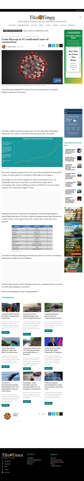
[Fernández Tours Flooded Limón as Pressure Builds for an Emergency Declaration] (32, 376)
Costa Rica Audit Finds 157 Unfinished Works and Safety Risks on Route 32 (31, 351)
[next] (60, 31)
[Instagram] (3, 464)
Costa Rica (11, 36)
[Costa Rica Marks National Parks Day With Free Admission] (11, 341)
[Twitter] (53, 45)
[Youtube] (3, 472)
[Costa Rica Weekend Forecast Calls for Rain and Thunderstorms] (79, 166)
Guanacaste (70, 111)
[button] (80, 17)
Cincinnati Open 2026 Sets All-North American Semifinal (70, 151)
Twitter (7, 469)
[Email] (61, 45)
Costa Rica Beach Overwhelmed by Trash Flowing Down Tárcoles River (54, 386)
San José (66, 111)
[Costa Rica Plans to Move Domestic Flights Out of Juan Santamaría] (79, 175)
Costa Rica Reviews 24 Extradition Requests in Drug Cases (10, 316)
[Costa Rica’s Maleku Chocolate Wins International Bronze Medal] (79, 199)
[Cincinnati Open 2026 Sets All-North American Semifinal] (79, 151)
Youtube (7, 472)
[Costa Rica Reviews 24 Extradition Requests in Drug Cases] (11, 307)
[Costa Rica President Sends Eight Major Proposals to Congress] (54, 341)
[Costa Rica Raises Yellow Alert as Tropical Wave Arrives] (54, 307)
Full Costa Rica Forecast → (73, 133)
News (7, 36)
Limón (75, 111)
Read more (5, 332)
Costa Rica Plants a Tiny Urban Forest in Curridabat (70, 184)
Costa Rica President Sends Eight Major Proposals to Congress (53, 350)
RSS (6, 466)
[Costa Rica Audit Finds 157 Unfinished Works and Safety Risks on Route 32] (32, 341)
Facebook (8, 461)
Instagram (8, 464)
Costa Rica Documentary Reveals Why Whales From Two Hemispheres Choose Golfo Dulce (10, 387)
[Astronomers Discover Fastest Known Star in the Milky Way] (79, 158)
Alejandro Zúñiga (12, 46)
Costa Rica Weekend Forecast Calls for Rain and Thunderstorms (70, 167)
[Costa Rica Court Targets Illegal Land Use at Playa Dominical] (32, 307)
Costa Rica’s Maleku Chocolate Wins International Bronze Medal (70, 200)
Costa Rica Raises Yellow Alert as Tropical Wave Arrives (53, 316)
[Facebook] (49, 45)
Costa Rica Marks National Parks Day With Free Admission (10, 350)
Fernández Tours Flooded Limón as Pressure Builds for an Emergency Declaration (32, 386)
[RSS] (3, 467)
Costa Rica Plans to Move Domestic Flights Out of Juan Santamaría (70, 176)
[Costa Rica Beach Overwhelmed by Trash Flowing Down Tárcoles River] (54, 376)
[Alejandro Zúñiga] (4, 47)
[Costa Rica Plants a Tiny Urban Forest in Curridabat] (79, 183)
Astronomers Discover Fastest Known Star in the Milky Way (70, 159)
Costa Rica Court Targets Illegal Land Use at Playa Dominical (32, 316)
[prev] (58, 31)
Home (3, 36)
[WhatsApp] (57, 45)
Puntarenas (80, 111)
